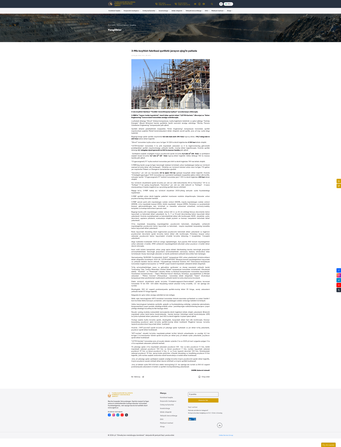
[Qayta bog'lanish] (339, 186)
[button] (163, 108)
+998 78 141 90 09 (164, 5)
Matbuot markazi (217, 11)
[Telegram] (143, 377)
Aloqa (229, 11)
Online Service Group (226, 435)
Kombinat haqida (114, 11)
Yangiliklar (133, 25)
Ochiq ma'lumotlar (149, 11)
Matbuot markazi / (123, 25)
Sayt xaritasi (192, 407)
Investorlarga (163, 11)
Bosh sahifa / (112, 25)
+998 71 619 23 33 (184, 5)
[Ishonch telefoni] (339, 181)
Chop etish (206, 377)
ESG (206, 11)
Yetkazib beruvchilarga (193, 11)
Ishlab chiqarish (177, 11)
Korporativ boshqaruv (131, 11)
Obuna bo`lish (203, 400)
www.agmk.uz (113, 408)
